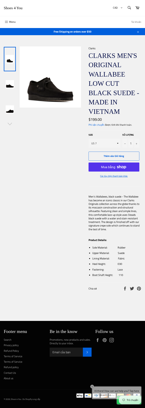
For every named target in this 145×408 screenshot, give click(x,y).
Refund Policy (11, 351)
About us (8, 378)
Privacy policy (11, 345)
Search (8, 340)
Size (91, 135)
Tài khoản (136, 22)
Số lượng (128, 135)
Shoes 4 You (13, 8)
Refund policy (11, 367)
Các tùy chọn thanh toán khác (114, 176)
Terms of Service (13, 356)
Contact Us (10, 373)
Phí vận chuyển (96, 125)
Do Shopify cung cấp (31, 399)
